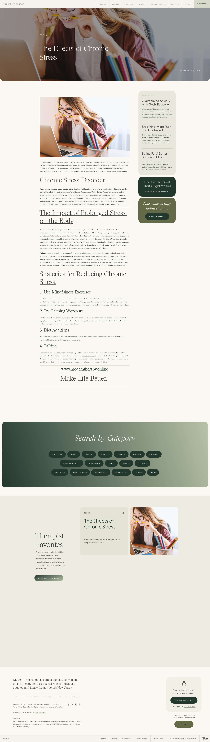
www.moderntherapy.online (84, 369)
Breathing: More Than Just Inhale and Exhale (156, 130)
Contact (184, 724)
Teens (43, 35)
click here (56, 724)
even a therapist (88, 356)
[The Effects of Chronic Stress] (154, 531)
